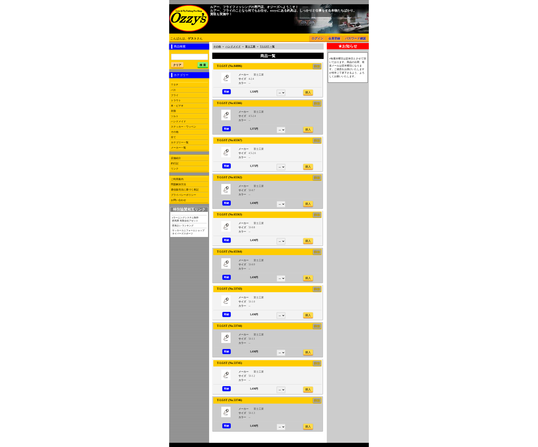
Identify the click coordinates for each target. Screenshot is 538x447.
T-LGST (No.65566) (228, 103)
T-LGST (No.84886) (228, 66)
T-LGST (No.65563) (228, 214)
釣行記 (174, 163)
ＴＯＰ (174, 84)
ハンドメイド (178, 121)
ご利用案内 (177, 179)
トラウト (176, 100)
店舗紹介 (176, 158)
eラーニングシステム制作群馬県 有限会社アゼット (185, 219)
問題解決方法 (178, 184)
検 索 (203, 64)
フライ (174, 95)
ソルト (174, 116)
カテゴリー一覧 (180, 142)
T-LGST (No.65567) (228, 140)
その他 (174, 131)
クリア (177, 64)
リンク (174, 168)
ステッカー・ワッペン (183, 126)
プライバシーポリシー (183, 194)
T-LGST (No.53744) (228, 325)
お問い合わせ (178, 200)
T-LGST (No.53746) (228, 400)
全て (173, 137)
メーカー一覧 (178, 147)
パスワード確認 (355, 38)
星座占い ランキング (183, 225)
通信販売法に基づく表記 (185, 189)
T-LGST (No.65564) (228, 251)
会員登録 (334, 38)
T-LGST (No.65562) (228, 177)
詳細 (317, 66)
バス (173, 90)
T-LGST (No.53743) (228, 288)
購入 (308, 92)
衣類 (173, 110)
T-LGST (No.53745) (228, 363)
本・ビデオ (177, 105)
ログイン (317, 38)
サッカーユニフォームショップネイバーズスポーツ (188, 232)
